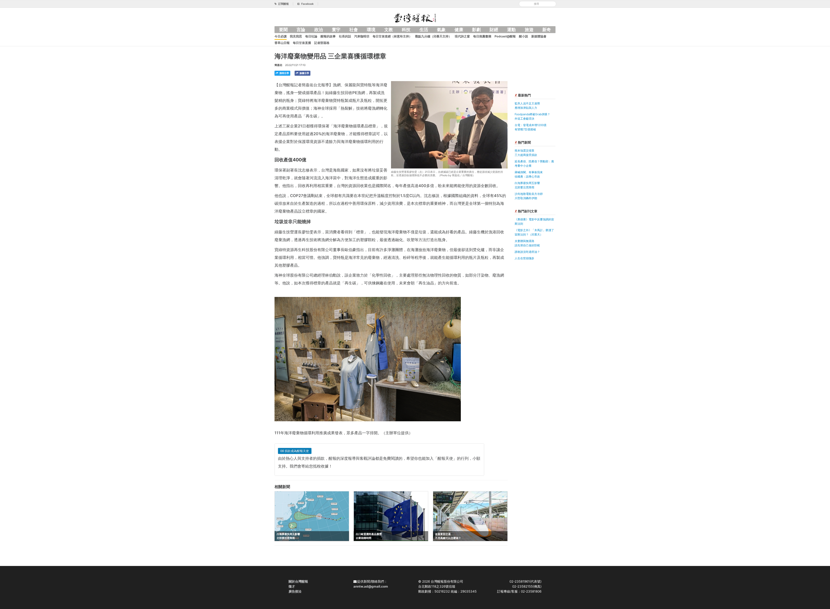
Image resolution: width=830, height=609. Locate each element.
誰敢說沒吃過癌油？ (527, 251)
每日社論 (311, 36)
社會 (353, 29)
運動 (511, 29)
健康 (459, 29)
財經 (494, 29)
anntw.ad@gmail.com (370, 586)
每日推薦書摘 (482, 36)
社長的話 (345, 36)
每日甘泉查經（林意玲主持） (392, 36)
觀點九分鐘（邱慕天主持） (433, 36)
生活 (424, 29)
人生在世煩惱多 (524, 258)
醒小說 (523, 36)
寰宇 (336, 29)
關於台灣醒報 (298, 581)
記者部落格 (321, 43)
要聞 (283, 29)
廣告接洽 (295, 591)
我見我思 (296, 36)
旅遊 (529, 29)
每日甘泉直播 (302, 43)
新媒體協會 (538, 36)
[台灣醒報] (415, 17)
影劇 (476, 29)
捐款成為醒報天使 (296, 451)
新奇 (546, 29)
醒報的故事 (328, 36)
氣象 (441, 29)
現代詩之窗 (462, 36)
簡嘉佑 (278, 65)
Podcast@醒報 (505, 36)
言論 (301, 29)
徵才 (292, 586)
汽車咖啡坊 (361, 36)
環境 (371, 29)
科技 (406, 29)
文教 (388, 29)
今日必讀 (281, 36)
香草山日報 (282, 43)
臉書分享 (304, 73)
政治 (318, 29)
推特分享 (284, 73)
